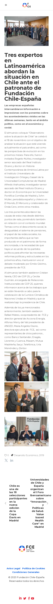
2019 (41, 455)
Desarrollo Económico (26, 455)
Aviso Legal (13, 568)
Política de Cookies (33, 568)
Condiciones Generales (25, 572)
